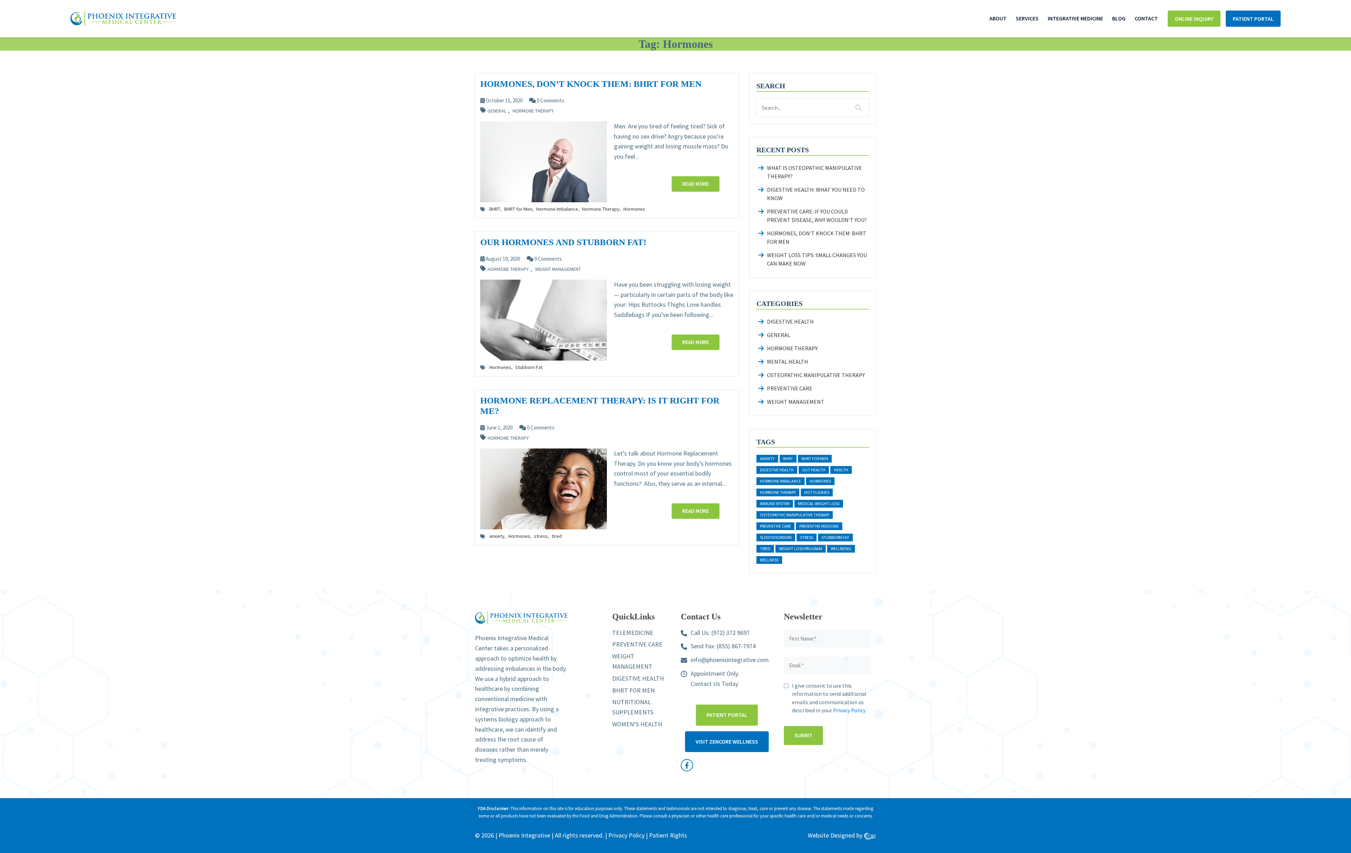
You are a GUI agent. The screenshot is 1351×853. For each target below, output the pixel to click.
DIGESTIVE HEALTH (638, 678)
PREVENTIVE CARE (637, 644)
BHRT (494, 209)
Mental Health (787, 361)
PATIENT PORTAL (1253, 18)
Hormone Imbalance (557, 209)
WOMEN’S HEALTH (637, 724)
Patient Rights (668, 835)
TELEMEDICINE (632, 633)
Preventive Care (789, 388)
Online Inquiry (1194, 18)
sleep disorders (776, 537)
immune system (774, 503)
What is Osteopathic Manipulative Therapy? (814, 172)
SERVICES (1027, 18)
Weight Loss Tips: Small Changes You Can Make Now (817, 259)
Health (841, 469)
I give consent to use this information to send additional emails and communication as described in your (829, 698)
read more (695, 183)
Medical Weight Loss (818, 503)
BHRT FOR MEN (633, 690)
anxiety (497, 536)
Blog (1118, 18)
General (497, 111)
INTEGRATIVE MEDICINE (1075, 18)
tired (557, 536)
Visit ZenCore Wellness (727, 741)
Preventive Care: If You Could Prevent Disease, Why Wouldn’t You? (817, 215)
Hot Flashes (816, 492)
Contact (1146, 18)
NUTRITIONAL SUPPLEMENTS (632, 707)
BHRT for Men (518, 209)
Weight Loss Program (800, 548)
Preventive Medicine (819, 526)
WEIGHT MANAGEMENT (632, 661)
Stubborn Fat (529, 367)
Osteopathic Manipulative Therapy (816, 374)
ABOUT (998, 18)
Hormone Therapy (533, 111)
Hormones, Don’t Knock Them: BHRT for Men (816, 237)
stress (541, 536)
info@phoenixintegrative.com (730, 660)
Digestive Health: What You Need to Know (816, 194)
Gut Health (813, 469)
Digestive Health (790, 321)
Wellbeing (841, 548)
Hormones (634, 209)
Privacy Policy (849, 710)
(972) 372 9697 (730, 633)
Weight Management (558, 269)
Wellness (769, 559)
